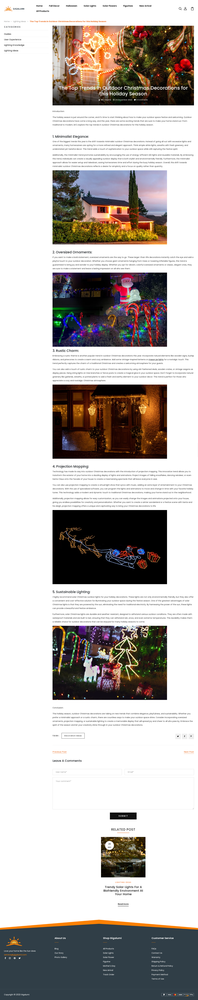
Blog (56, 948)
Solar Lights (90, 5)
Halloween (71, 5)
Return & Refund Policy (162, 966)
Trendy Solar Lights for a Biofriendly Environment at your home (123, 890)
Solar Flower (108, 957)
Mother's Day (109, 966)
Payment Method (160, 974)
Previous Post (60, 751)
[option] (123, 869)
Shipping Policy (158, 961)
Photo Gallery (61, 957)
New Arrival (145, 5)
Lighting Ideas (19, 21)
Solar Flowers (110, 5)
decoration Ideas (73, 735)
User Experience (12, 39)
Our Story (59, 953)
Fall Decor (54, 5)
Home (39, 5)
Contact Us (157, 953)
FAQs (154, 948)
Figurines (128, 5)
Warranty (156, 957)
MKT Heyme (106, 100)
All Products (42, 11)
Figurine (106, 961)
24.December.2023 (123, 100)
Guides (7, 34)
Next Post (189, 751)
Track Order (108, 974)
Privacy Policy (158, 970)
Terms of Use (158, 978)
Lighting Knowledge (14, 45)
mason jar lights (156, 359)
